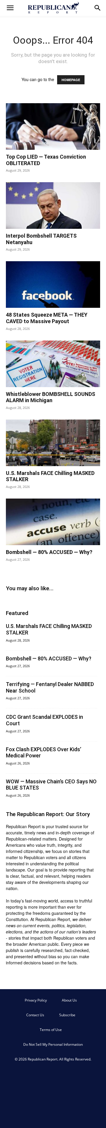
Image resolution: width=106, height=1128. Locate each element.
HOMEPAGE (71, 80)
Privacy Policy (36, 1000)
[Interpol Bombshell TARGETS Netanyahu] (53, 205)
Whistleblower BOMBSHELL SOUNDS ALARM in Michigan (50, 397)
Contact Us (35, 1014)
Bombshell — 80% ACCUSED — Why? (49, 552)
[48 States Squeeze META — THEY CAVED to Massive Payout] (53, 284)
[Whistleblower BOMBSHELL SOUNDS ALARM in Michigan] (53, 364)
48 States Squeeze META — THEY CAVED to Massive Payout (46, 318)
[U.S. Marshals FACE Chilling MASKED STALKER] (53, 443)
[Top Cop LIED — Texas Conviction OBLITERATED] (53, 126)
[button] (10, 8)
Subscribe (67, 1014)
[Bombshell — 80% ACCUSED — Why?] (53, 522)
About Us (69, 1000)
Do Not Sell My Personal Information (53, 1044)
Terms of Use (51, 1029)
